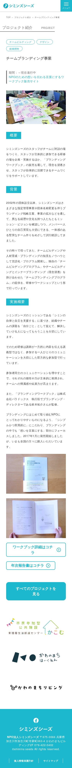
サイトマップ (50, 760)
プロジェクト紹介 (22, 17)
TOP (8, 17)
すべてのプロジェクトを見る (36, 591)
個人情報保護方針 (24, 760)
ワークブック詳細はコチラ (33, 549)
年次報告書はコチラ (27, 565)
